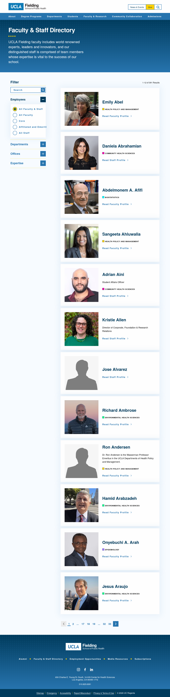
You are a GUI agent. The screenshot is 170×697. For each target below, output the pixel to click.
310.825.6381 (85, 684)
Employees (18, 99)
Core (22, 121)
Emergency (52, 693)
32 (104, 624)
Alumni (23, 658)
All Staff (24, 133)
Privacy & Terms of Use (103, 693)
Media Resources (118, 658)
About (12, 16)
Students (73, 16)
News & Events (137, 7)
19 (93, 624)
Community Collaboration (127, 16)
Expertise (16, 163)
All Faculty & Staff (31, 109)
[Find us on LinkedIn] (91, 669)
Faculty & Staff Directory (48, 658)
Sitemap (40, 693)
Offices (15, 154)
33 (109, 624)
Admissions (155, 16)
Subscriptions (143, 658)
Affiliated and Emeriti (31, 127)
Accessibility (65, 693)
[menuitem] (12, 16)
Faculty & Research (95, 16)
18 (88, 624)
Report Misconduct (82, 693)
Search (18, 90)
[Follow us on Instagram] (78, 669)
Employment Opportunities (85, 658)
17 (83, 624)
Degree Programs (31, 16)
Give (150, 7)
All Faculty (26, 115)
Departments (54, 16)
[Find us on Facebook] (85, 669)
